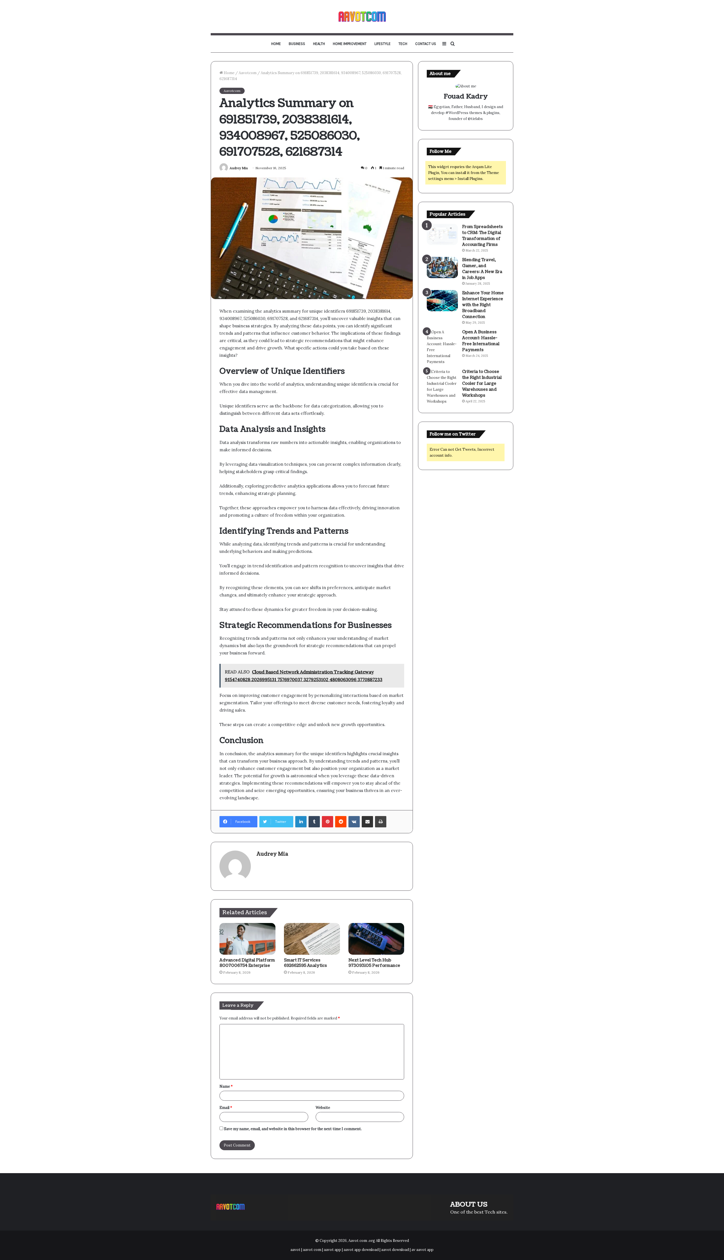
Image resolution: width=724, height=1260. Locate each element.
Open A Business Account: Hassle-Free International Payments (480, 341)
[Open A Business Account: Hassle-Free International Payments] (442, 347)
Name (226, 1086)
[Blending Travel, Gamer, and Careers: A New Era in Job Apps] (442, 267)
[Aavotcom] (362, 16)
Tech (402, 44)
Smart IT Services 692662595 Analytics (305, 963)
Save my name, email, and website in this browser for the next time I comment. (293, 1128)
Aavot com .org (361, 1240)
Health (319, 44)
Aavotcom (248, 72)
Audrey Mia (239, 168)
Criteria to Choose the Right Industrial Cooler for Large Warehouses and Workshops (482, 383)
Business (297, 44)
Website (323, 1107)
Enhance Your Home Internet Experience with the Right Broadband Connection (483, 304)
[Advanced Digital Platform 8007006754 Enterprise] (247, 939)
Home (276, 44)
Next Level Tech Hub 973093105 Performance (374, 963)
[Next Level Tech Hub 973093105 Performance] (376, 939)
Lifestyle (382, 44)
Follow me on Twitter (453, 434)
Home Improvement (350, 44)
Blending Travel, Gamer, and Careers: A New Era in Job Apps (482, 268)
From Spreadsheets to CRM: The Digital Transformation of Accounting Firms (482, 235)
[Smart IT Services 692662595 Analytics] (312, 939)
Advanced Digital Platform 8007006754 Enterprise (247, 963)
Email (225, 1107)
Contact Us (425, 44)
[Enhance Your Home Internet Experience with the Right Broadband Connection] (442, 300)
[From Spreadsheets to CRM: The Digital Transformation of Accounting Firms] (442, 234)
